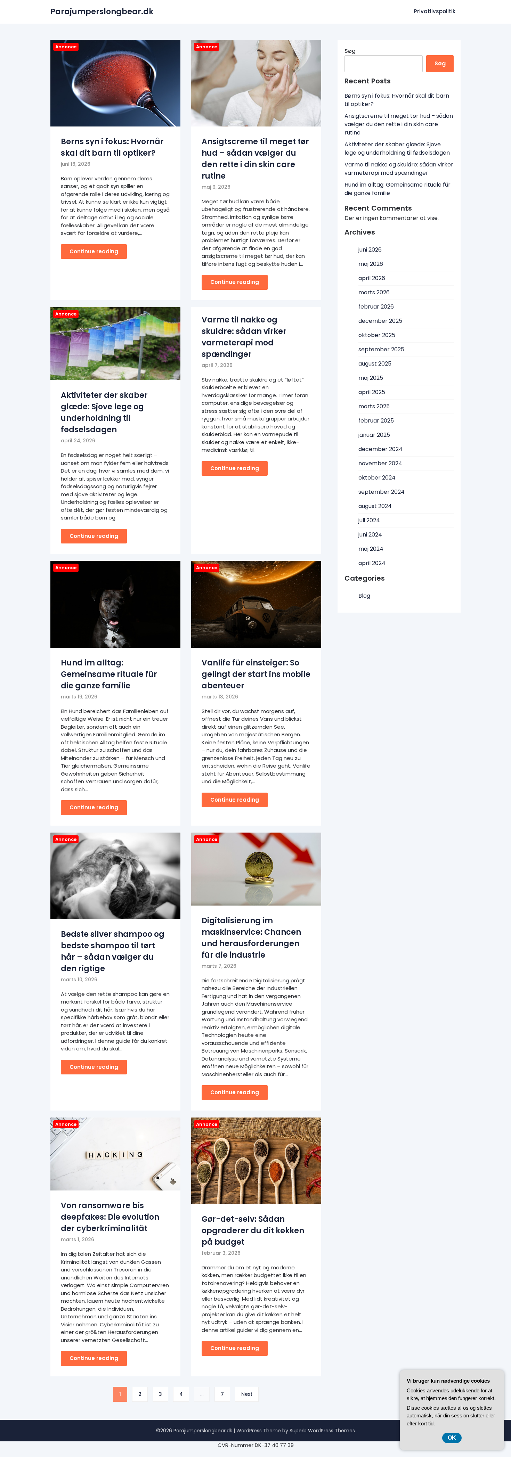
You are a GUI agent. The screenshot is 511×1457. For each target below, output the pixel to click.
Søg (350, 51)
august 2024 (375, 506)
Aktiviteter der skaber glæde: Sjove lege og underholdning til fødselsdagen (397, 148)
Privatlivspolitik (434, 11)
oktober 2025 (376, 335)
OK (452, 1438)
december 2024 (380, 449)
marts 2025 (374, 406)
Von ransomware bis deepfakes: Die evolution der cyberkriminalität (110, 1217)
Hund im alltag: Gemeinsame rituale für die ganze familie (109, 674)
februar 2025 (376, 421)
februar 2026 (376, 307)
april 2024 (372, 563)
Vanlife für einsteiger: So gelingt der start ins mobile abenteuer (256, 674)
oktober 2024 (377, 478)
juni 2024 (370, 535)
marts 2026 (374, 292)
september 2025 (381, 349)
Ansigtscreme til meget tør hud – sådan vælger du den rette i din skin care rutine (398, 124)
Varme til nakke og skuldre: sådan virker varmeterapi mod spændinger (398, 169)
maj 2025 (370, 378)
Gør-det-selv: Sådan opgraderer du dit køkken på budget (253, 1230)
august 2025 (374, 364)
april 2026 (371, 278)
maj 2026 (370, 264)
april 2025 (371, 392)
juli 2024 (369, 520)
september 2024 (381, 492)
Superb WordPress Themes (322, 1430)
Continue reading (94, 251)
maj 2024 (370, 549)
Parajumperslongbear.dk (101, 11)
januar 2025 (374, 435)
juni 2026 (370, 250)
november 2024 (380, 463)
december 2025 (380, 321)
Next (246, 1394)
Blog (364, 596)
